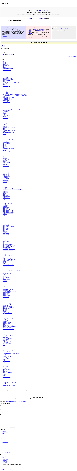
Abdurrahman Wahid (6, 65)
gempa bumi (36, 29)
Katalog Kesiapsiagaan (6, 286)
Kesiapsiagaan (5, 319)
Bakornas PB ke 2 (6, 93)
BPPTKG (4, 87)
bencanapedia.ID (43, 10)
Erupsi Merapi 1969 (6, 172)
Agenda (57, 21)
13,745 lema (10, 21)
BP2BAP (4, 85)
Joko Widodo (5, 276)
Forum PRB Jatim (6, 187)
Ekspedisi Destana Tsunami (7, 161)
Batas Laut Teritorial (6, 115)
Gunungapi (4, 239)
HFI (3, 243)
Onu (3, 370)
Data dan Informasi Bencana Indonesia (9, 139)
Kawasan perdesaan (6, 296)
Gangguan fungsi (5, 192)
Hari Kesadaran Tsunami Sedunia (8, 244)
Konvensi (46, 22)
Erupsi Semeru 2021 (6, 177)
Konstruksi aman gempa (7, 330)
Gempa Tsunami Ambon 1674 (8, 210)
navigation (5, 6)
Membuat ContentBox (6, 451)
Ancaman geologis (6, 77)
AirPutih (4, 71)
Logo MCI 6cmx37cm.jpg (7, 341)
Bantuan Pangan (5, 111)
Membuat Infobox (5, 450)
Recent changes (5, 434)
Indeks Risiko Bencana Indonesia (8, 265)
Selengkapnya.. (4, 36)
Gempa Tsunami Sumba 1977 (8, 213)
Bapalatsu (4, 112)
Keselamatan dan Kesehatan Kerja (8, 318)
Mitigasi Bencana (6, 360)
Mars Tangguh (5, 352)
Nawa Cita (4, 368)
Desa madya (5, 144)
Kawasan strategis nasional (7, 298)
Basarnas (4, 114)
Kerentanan (63, 28)
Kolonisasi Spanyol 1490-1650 (8, 325)
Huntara (4, 253)
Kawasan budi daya (6, 293)
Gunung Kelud (5, 227)
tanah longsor (39, 30)
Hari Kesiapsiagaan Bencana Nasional (9, 245)
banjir (34, 30)
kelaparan (30, 33)
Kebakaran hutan (5, 305)
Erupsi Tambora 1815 (6, 178)
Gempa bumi (5, 214)
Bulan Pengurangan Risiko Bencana (9, 127)
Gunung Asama (5, 223)
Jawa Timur (5, 272)
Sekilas (30, 18)
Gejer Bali (4, 193)
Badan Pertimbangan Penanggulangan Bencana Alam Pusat (12, 89)
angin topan (31, 30)
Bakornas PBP (5, 92)
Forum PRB (5, 185)
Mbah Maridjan (5, 354)
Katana (4, 287)
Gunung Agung (5, 222)
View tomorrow (74, 56)
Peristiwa (57, 20)
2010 (3, 54)
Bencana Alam (5, 117)
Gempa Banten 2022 (6, 198)
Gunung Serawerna (6, 233)
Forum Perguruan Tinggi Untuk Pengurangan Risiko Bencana (13, 189)
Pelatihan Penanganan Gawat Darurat (9, 385)
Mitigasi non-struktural (6, 361)
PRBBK (4, 374)
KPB (3, 278)
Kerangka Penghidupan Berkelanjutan (9, 316)
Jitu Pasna (4, 274)
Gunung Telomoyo (6, 236)
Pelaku (57, 22)
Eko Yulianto (5, 160)
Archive (69, 56)
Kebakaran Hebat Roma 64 (7, 302)
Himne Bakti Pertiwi (6, 247)
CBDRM (4, 128)
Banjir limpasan (5, 105)
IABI (4, 256)
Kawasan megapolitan (6, 294)
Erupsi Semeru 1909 (6, 176)
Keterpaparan (5, 321)
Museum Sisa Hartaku (6, 366)
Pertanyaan (39, 18)
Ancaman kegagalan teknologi (8, 79)
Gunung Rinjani (5, 230)
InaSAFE (4, 262)
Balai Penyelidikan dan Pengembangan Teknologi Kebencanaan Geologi (15, 95)
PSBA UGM (5, 376)
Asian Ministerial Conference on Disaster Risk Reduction (12, 82)
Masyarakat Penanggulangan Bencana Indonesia (11, 353)
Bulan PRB (5, 126)
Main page (4, 411)
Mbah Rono (5, 355)
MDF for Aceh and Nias (7, 343)
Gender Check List (6, 217)
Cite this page (5, 462)
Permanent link (5, 460)
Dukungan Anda (5, 443)
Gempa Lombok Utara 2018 (7, 203)
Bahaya (4, 90)
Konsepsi (46, 20)
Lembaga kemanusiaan (6, 336)
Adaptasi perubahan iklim (7, 70)
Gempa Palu (5, 206)
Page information (5, 461)
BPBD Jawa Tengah (6, 86)
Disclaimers (4, 467)
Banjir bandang (5, 101)
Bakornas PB (5, 91)
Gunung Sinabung (6, 234)
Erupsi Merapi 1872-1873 (7, 169)
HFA (3, 242)
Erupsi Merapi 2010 (6, 175)
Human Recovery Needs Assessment (9, 249)
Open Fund (5, 371)
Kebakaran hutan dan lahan (7, 306)
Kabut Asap (5, 280)
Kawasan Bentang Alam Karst (8, 289)
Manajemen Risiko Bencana (7, 351)
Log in (4, 407)
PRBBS (4, 375)
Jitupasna (4, 275)
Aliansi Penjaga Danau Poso (7, 73)
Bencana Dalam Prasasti (7, 119)
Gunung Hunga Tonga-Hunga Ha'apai (9, 226)
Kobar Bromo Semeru (6, 323)
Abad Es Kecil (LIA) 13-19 (7, 64)
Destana (4, 147)
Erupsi (4, 165)
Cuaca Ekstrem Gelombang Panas (8, 132)
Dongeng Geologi (6, 154)
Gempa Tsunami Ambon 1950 (8, 211)
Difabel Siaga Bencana (6, 149)
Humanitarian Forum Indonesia (8, 250)
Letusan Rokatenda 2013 (7, 339)
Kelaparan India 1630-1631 (7, 313)
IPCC (4, 257)
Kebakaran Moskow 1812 (7, 304)
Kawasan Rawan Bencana (7, 290)
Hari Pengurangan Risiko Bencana (8, 246)
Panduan (43, 18)
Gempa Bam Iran (5, 197)
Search (1, 425)
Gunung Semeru (5, 232)
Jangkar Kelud (5, 269)
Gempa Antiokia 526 (6, 196)
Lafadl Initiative (5, 334)
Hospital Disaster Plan (6, 248)
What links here (5, 456)
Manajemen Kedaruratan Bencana (8, 349)
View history (5, 420)
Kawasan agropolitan (6, 292)
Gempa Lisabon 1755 (6, 202)
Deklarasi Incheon (6, 140)
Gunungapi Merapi (6, 240)
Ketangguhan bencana (6, 320)
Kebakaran (4, 301)
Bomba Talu (5, 124)
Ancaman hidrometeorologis (7, 78)
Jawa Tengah (5, 271)
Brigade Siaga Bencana (7, 125)
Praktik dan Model (71, 21)
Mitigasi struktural (6, 362)
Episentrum (5, 164)
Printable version (5, 459)
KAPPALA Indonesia (6, 277)
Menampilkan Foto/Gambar (7, 452)
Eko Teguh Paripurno (6, 159)
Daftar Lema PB (5, 432)
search (8, 6)
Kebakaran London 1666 (7, 303)
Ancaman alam (5, 76)
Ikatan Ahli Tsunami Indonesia (8, 260)
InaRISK (4, 261)
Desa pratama (5, 145)
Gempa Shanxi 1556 (6, 209)
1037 (3, 61)
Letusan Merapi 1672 (6, 337)
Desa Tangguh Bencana (7, 143)
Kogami (4, 324)
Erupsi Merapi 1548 (6, 167)
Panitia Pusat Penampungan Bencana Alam (10, 382)
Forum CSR (5, 183)
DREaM (4, 134)
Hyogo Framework (6, 254)
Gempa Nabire (5, 205)
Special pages (5, 458)
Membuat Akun (5, 448)
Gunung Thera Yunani (6, 238)
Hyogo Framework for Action (8, 255)
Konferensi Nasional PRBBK (8, 328)
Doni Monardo (5, 155)
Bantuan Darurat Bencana (7, 108)
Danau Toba (5, 138)
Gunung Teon (5, 237)
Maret (3, 46)
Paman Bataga (5, 380)
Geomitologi (5, 218)
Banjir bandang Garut (6, 102)
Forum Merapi (5, 184)
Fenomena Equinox (6, 180)
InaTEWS (4, 263)
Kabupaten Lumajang (6, 279)
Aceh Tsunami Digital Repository (8, 68)
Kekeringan (5, 310)
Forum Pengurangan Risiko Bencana (9, 188)
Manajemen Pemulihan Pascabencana (9, 350)
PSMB (4, 378)
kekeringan (43, 30)
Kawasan (4, 288)
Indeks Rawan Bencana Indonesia (8, 264)
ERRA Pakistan (5, 156)
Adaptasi (4, 69)
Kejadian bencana (6, 309)
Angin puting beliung (6, 80)
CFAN (4, 129)
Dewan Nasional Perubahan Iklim (8, 148)
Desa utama (5, 146)
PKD (4, 373)
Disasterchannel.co (6, 153)
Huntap (4, 252)
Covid (4, 131)
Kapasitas (66, 28)
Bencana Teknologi (6, 122)
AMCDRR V (5, 63)
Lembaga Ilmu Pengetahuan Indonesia (9, 335)
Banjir (4, 96)
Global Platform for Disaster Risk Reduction (10, 220)
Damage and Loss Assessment (8, 137)
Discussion (4, 412)
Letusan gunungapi (6, 340)
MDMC (4, 345)
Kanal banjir (5, 282)
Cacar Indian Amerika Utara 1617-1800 (9, 130)
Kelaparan (4, 311)
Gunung (4, 221)
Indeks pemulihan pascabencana (8, 266)
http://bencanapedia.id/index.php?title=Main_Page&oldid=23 (16, 401)
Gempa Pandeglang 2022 (7, 207)
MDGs (4, 344)
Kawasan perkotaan (6, 297)
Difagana (4, 150)
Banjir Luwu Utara (6, 100)
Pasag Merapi (5, 383)
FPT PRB (4, 179)
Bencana (4, 116)
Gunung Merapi (5, 229)
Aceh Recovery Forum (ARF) (8, 67)
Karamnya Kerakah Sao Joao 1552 (8, 285)
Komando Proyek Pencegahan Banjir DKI (10, 326)
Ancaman (59, 28)
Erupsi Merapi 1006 (6, 166)
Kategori (4, 433)
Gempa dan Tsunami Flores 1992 (8, 215)
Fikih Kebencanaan (6, 181)
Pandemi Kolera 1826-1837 (7, 381)
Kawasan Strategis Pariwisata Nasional (9, 291)
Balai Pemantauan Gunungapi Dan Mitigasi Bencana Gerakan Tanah (14, 94)
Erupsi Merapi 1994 (6, 173)
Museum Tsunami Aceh (7, 367)
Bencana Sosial (5, 121)
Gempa (4, 194)
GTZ (3, 190)
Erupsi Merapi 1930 (6, 170)
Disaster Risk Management (7, 151)
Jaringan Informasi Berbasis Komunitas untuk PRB (11, 270)
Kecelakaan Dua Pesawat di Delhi (8, 307)
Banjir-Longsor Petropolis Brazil (8, 97)
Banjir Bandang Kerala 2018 (7, 98)
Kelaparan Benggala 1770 (7, 312)
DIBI (4, 133)
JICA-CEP (4, 268)
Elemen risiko (5, 163)
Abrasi (4, 66)
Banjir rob (4, 106)
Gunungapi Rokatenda (6, 241)
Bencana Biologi (5, 118)
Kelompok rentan (6, 314)
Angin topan (5, 81)
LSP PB (4, 333)
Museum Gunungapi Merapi (7, 364)
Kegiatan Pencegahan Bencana (8, 308)
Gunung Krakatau (6, 228)
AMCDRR (4, 62)
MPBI (4, 346)
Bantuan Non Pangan (6, 110)
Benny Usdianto (5, 123)
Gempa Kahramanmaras (7, 200)
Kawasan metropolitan (6, 295)
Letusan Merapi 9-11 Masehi (7, 338)
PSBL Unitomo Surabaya (7, 377)
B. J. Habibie (5, 83)
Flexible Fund (5, 182)
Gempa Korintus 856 (6, 201)
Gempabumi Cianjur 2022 (7, 216)
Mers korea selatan (6, 358)
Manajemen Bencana (6, 348)
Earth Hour (11, 54)
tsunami (41, 29)
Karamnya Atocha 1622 (7, 284)
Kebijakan (46, 21)
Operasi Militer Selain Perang (8, 372)
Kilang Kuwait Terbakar (7, 322)
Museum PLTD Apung (6, 365)
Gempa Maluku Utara (6, 204)
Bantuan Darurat (5, 107)
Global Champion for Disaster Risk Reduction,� (11, 219)
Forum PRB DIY (6, 186)
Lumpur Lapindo (5, 342)
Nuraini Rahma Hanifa (6, 369)
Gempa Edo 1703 (6, 199)
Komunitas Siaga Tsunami (7, 327)
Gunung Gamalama (6, 225)
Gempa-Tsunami (5, 195)
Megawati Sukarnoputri (7, 356)
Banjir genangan (5, 103)
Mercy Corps (5, 357)
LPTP (4, 332)
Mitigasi (4, 359)
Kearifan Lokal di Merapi (7, 300)
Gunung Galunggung (6, 224)
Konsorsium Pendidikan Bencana (8, 329)
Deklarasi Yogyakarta (6, 142)
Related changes (5, 457)
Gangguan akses (5, 191)
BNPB (4, 84)
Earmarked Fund (5, 157)
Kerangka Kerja (70, 20)
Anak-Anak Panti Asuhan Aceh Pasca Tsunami (10, 74)
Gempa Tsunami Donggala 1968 (8, 212)
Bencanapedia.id (5, 442)
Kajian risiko (5, 281)
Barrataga (4, 113)
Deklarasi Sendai (5, 141)
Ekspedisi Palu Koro (6, 162)
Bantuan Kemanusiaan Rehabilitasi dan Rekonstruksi (11, 109)
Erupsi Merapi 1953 (6, 171)
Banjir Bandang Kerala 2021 (7, 99)
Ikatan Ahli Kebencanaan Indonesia (9, 259)
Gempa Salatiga (5, 208)
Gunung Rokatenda (6, 231)
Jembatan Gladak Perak (7, 273)
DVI (3, 135)
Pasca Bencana (5, 384)
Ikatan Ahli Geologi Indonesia (8, 258)
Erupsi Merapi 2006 (6, 174)
